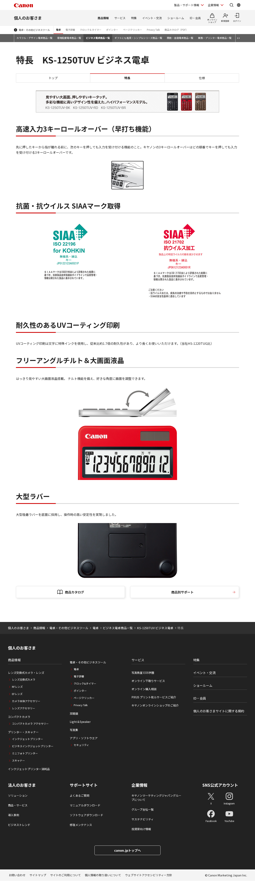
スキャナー (18, 760)
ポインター (112, 29)
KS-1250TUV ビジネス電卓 (155, 628)
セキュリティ (81, 745)
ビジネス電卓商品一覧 (98, 37)
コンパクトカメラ (19, 717)
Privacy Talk (153, 29)
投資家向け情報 (141, 829)
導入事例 (13, 815)
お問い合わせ (17, 875)
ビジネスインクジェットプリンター (32, 746)
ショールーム (175, 18)
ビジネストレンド (19, 825)
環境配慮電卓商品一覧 (69, 37)
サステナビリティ (142, 819)
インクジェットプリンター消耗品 (29, 769)
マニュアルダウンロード (85, 805)
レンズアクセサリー (23, 708)
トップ (53, 78)
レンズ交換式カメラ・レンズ (26, 673)
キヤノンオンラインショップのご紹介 (155, 705)
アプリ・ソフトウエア (84, 738)
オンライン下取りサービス (148, 681)
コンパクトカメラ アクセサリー (30, 723)
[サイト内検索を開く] (231, 5)
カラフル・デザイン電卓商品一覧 (34, 37)
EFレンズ (17, 694)
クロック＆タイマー (90, 29)
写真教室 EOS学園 (142, 673)
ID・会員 (195, 18)
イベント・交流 (152, 18)
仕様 (202, 78)
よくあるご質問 (79, 795)
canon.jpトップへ (127, 850)
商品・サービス (17, 805)
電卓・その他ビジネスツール (34, 30)
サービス (120, 18)
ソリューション (17, 795)
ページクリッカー (132, 29)
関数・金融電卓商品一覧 (180, 37)
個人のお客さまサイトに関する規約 (218, 711)
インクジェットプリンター (27, 739)
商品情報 (103, 18)
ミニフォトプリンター (25, 753)
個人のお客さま (28, 18)
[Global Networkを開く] (238, 5)
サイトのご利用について (65, 875)
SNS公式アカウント (220, 785)
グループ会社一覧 (142, 809)
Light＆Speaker (80, 722)
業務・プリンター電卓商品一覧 (214, 37)
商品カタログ (74, 592)
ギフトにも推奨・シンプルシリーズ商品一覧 (138, 37)
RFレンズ (17, 687)
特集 (134, 18)
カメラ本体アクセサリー (26, 701)
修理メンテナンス (81, 825)
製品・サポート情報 (186, 5)
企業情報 (213, 5)
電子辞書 (70, 29)
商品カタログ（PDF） (176, 29)
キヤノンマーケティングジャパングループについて (156, 797)
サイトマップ (37, 875)
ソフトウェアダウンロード (86, 815)
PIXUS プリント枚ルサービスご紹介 (153, 697)
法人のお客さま (22, 785)
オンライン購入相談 (144, 689)
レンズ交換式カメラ (23, 679)
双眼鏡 (74, 713)
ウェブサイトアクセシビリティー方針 (148, 875)
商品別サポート (182, 592)
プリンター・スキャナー (23, 732)
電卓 (58, 29)
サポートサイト (84, 785)
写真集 (74, 730)
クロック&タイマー (85, 683)
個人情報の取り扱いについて (103, 875)
